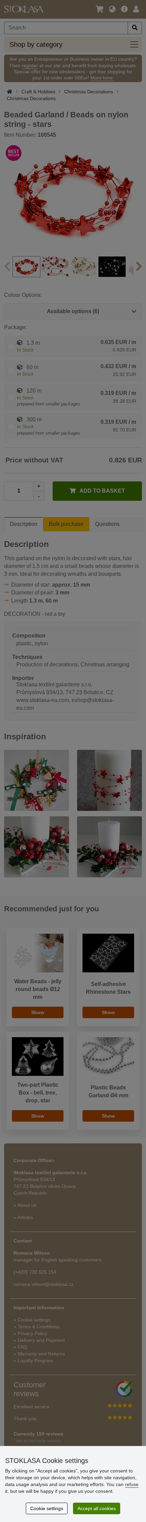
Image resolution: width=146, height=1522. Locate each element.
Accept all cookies (96, 1508)
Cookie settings (46, 1508)
